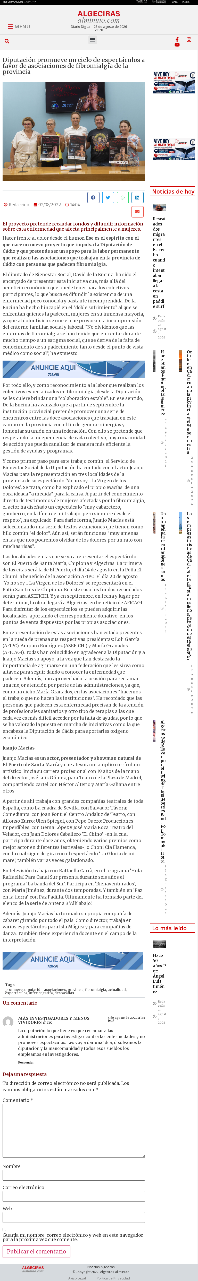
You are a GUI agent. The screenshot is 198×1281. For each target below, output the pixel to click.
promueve (14, 990)
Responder (26, 1062)
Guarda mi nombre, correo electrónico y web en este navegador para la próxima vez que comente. (73, 1237)
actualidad (117, 990)
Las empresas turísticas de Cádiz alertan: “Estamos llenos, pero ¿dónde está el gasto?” (189, 587)
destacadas (64, 993)
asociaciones (55, 990)
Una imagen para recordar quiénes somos (163, 546)
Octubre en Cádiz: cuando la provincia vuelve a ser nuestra (189, 402)
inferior (35, 993)
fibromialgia (95, 990)
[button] (7, 41)
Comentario (18, 1100)
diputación (33, 990)
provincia (76, 990)
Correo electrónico (23, 1188)
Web (7, 1209)
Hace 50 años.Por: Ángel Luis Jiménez (163, 383)
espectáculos (16, 993)
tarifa (48, 993)
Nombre (12, 1166)
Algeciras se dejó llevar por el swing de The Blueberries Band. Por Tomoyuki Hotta (163, 792)
